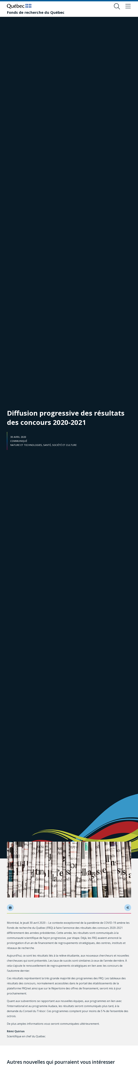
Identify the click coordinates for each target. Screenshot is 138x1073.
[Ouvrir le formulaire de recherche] (117, 6)
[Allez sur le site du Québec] (19, 6)
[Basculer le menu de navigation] (128, 6)
